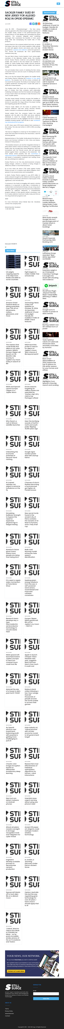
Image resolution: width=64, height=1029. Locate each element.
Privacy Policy (9, 1011)
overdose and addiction (19, 50)
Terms (7, 1009)
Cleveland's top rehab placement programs (22, 121)
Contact (7, 1016)
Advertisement (9, 1013)
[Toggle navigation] (58, 4)
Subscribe (46, 998)
